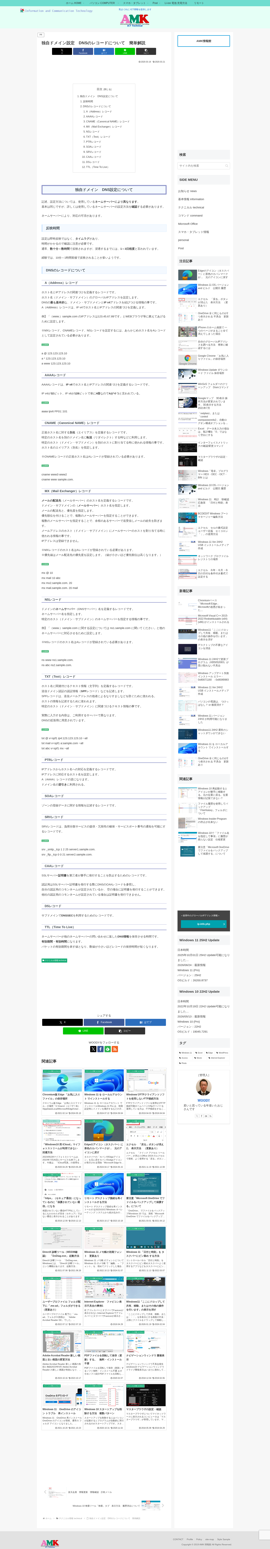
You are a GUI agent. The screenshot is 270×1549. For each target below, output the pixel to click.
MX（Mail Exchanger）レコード (104, 126)
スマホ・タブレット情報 (193, 232)
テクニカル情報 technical (55, 960)
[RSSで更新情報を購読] (115, 1049)
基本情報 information (191, 199)
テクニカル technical (191, 207)
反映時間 (88, 101)
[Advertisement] (104, 73)
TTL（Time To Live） (98, 167)
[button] (146, 51)
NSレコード (93, 131)
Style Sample (223, 1539)
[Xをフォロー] (93, 1049)
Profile (190, 1539)
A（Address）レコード (99, 111)
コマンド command (190, 215)
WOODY (204, 1100)
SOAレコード (93, 146)
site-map (209, 1539)
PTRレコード (93, 141)
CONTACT (178, 1539)
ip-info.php (203, 924)
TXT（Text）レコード (98, 136)
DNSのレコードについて (97, 106)
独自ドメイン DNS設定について (99, 96)
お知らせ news (187, 191)
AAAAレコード (94, 116)
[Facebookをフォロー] (100, 1049)
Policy (199, 1539)
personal (183, 240)
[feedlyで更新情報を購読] (108, 1049)
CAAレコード (93, 156)
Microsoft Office (188, 223)
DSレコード (93, 162)
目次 (99, 89)
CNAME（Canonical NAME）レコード (108, 121)
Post (181, 248)
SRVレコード (93, 151)
